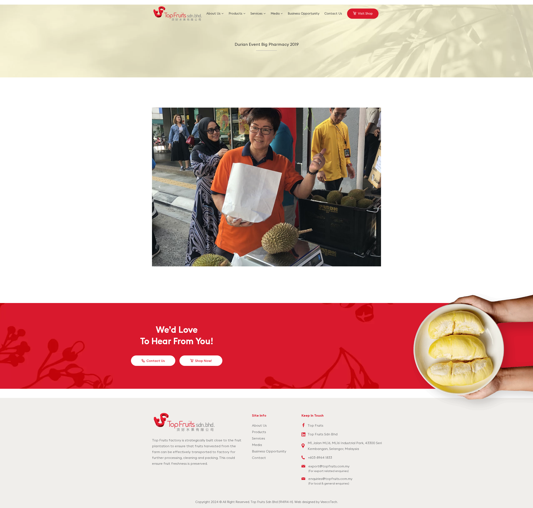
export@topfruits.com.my (329, 466)
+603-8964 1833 (320, 457)
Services (258, 438)
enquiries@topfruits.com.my (330, 479)
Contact (259, 458)
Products (259, 432)
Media (257, 445)
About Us (259, 425)
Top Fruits (315, 425)
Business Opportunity (269, 451)
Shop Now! (203, 361)
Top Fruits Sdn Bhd (322, 434)
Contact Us (155, 361)
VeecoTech (328, 502)
